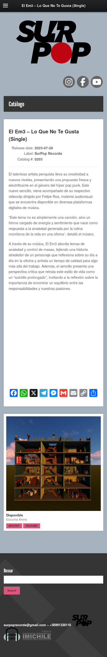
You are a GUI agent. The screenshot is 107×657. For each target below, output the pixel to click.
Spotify (14, 526)
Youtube (32, 526)
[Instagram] (69, 82)
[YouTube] (97, 82)
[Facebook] (83, 82)
